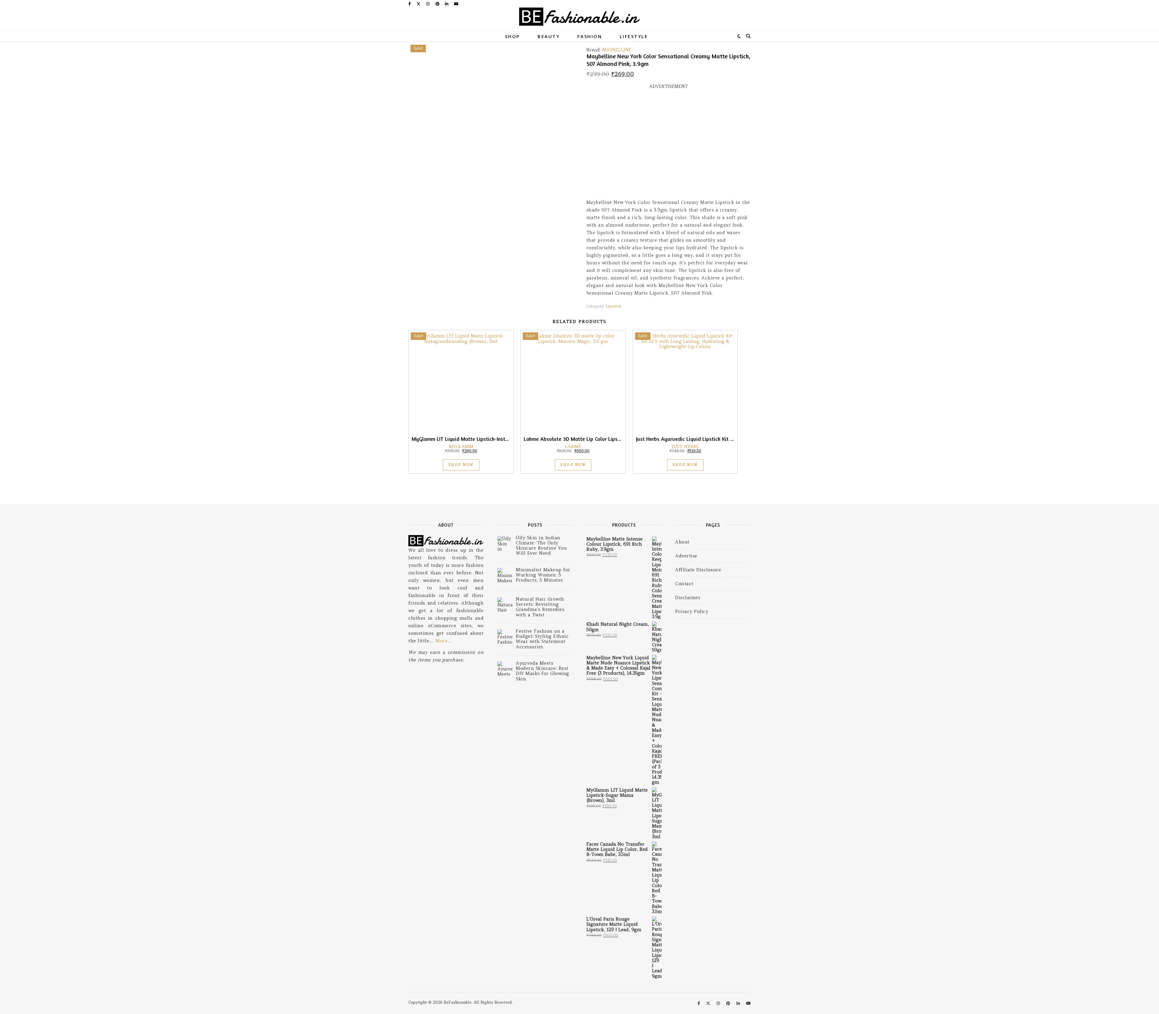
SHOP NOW (461, 465)
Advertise (686, 556)
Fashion (589, 36)
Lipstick (613, 306)
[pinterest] (438, 3)
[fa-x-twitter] (419, 3)
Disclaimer (688, 597)
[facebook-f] (410, 3)
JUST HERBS (685, 446)
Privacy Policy (691, 611)
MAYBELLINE (616, 49)
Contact (684, 583)
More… (444, 641)
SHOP (512, 36)
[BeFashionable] (579, 20)
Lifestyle (634, 36)
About (682, 542)
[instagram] (428, 3)
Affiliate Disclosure (698, 570)
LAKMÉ (573, 446)
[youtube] (456, 3)
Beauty (549, 36)
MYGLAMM (461, 446)
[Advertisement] (668, 147)
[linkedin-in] (447, 3)
